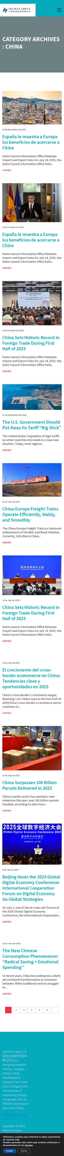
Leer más (6, 170)
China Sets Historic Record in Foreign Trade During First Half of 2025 (30, 342)
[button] (59, 10)
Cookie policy (11, 1115)
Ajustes (24, 1151)
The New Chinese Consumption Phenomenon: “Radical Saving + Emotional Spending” (30, 959)
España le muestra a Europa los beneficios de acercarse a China (30, 142)
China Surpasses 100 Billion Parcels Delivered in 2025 (29, 785)
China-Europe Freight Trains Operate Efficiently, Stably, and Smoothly (30, 514)
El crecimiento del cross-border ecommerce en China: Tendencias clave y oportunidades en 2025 (31, 678)
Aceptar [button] (9, 1151)
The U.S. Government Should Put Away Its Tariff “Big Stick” (31, 424)
